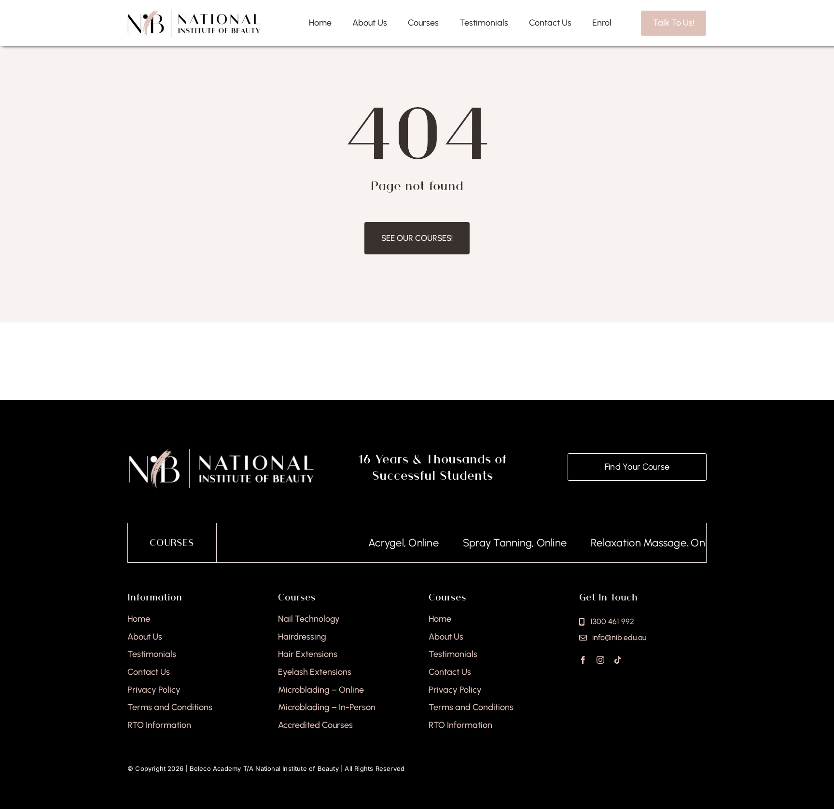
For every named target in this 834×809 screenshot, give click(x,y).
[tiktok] (618, 660)
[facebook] (583, 660)
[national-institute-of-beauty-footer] (221, 451)
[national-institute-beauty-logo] (194, 12)
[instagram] (600, 660)
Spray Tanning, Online (497, 542)
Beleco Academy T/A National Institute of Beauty (264, 768)
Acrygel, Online (386, 542)
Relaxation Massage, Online (638, 542)
